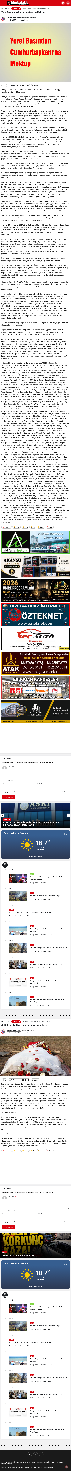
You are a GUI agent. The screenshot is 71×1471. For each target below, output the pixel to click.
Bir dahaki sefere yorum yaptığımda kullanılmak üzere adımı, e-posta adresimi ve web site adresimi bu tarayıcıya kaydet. (35, 791)
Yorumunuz (12, 766)
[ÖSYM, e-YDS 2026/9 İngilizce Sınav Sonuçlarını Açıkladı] (35, 911)
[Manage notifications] (66, 1466)
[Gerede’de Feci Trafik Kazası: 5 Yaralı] (35, 1245)
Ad (3, 783)
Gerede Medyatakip (14, 18)
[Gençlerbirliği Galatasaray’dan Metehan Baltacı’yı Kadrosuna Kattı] (35, 873)
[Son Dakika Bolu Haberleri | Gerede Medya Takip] (18, 3)
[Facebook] (29, 1454)
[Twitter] (35, 1454)
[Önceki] (2, 815)
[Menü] (3, 3)
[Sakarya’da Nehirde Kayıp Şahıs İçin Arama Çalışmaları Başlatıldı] (35, 815)
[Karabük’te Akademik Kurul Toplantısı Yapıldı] (35, 963)
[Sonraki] (68, 815)
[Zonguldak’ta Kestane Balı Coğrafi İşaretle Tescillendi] (35, 981)
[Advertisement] (35, 737)
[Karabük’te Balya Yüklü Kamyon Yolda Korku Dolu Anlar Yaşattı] (35, 999)
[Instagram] (41, 1454)
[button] (63, 3)
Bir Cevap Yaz (9, 758)
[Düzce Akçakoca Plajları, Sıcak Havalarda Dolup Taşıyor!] (35, 929)
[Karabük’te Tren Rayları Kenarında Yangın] (35, 894)
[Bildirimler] (68, 3)
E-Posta (40, 783)
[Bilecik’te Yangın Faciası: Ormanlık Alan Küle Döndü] (35, 946)
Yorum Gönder (8, 797)
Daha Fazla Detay (35, 856)
